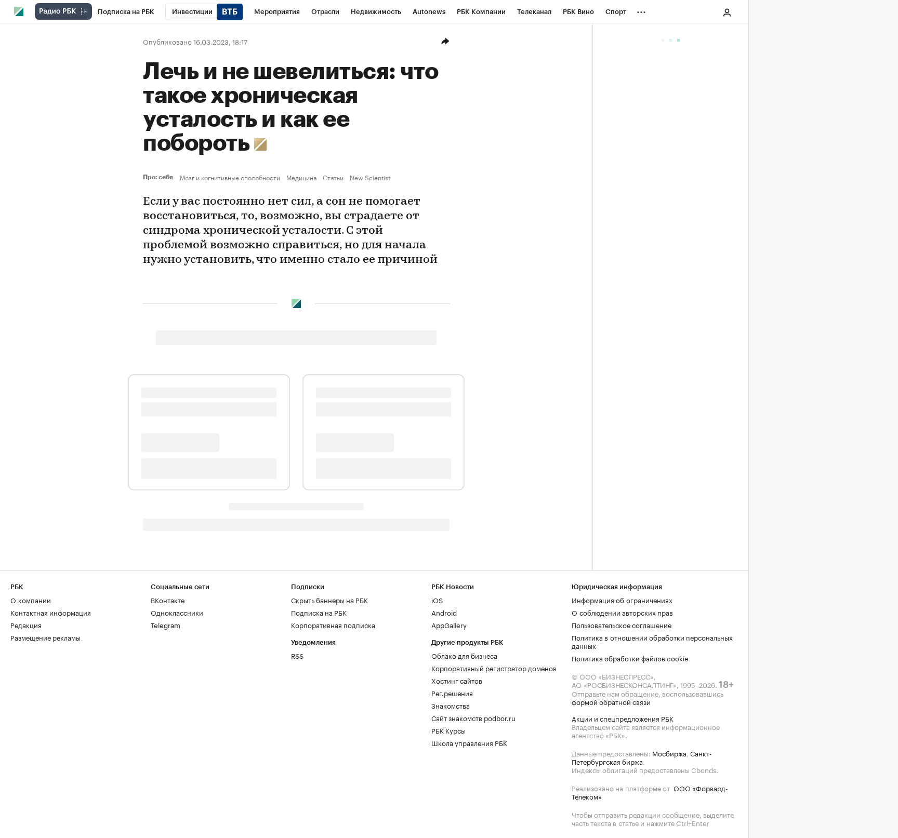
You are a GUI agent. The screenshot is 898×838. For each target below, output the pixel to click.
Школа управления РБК (469, 742)
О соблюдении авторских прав (622, 612)
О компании (30, 599)
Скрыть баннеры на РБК (329, 599)
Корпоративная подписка (333, 624)
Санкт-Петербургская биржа (642, 757)
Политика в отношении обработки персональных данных (652, 641)
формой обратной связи (611, 701)
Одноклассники (177, 612)
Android (444, 612)
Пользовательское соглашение (621, 624)
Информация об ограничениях (622, 599)
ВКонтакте (167, 599)
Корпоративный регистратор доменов (494, 667)
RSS (297, 655)
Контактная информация (50, 612)
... (641, 10)
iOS (437, 599)
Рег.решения (452, 692)
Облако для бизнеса (464, 655)
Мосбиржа (669, 753)
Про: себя (159, 177)
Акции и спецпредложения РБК (623, 718)
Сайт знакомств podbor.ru (473, 717)
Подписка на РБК (319, 612)
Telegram (165, 624)
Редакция (26, 624)
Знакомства (450, 705)
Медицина (301, 177)
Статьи (333, 177)
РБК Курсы (448, 730)
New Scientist (370, 177)
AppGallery (449, 624)
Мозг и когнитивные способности (230, 177)
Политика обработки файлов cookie (630, 658)
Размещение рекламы (45, 637)
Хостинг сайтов (456, 680)
